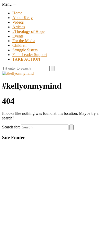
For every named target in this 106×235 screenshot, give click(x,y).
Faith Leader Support (29, 54)
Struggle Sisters (25, 50)
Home (17, 13)
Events (17, 36)
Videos (18, 22)
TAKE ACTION (26, 59)
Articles (18, 27)
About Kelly (22, 17)
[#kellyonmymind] (18, 73)
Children (19, 45)
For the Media (23, 41)
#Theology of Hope (28, 31)
